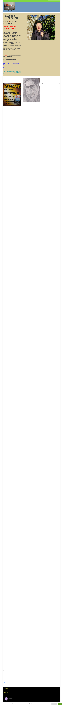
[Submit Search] (49, 0)
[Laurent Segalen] (12, 6)
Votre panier (7, 0)
